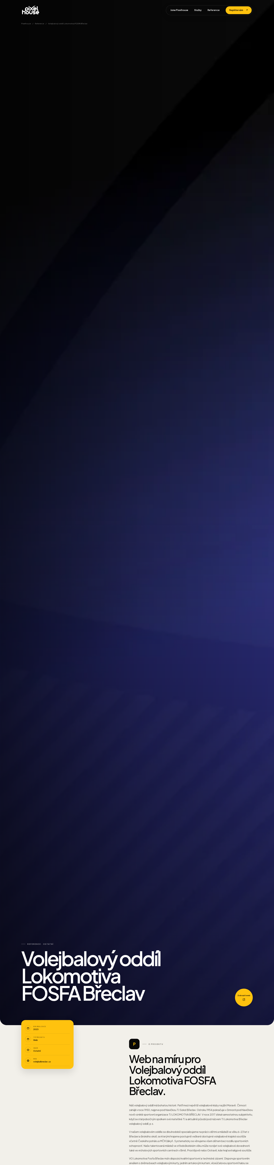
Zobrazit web (244, 995)
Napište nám (238, 10)
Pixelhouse (26, 24)
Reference (214, 10)
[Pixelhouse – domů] (30, 10)
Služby (198, 10)
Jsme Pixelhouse (179, 10)
